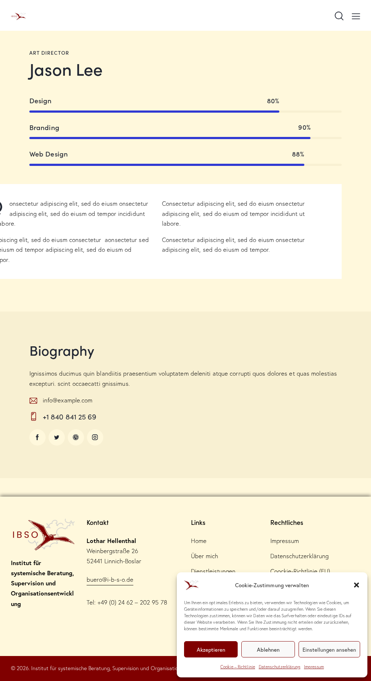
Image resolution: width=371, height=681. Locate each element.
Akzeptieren (211, 649)
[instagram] (95, 437)
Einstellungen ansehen (329, 649)
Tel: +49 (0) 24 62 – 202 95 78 (127, 602)
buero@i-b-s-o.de (110, 579)
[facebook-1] (37, 437)
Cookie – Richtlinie (237, 666)
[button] (356, 585)
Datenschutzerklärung (279, 666)
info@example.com (68, 400)
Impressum (314, 666)
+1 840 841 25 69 (70, 416)
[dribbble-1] (76, 437)
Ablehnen (268, 649)
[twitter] (57, 437)
